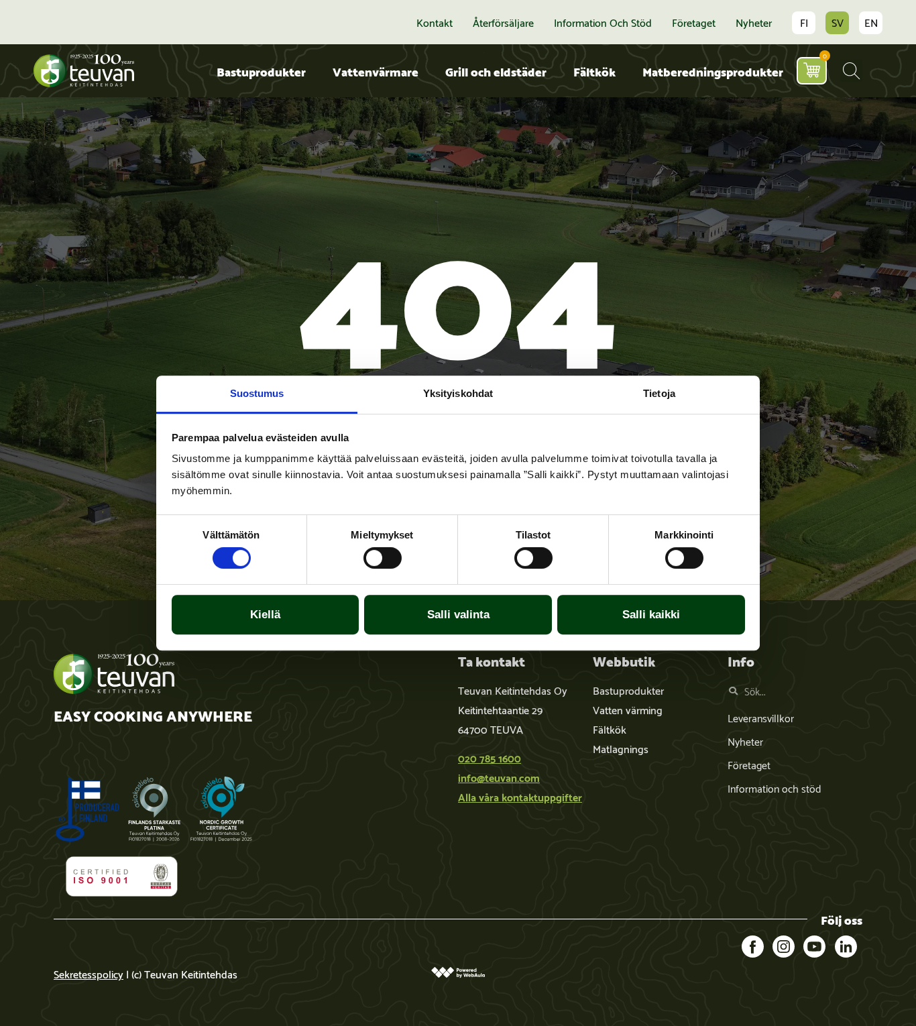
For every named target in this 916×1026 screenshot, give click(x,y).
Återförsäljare (503, 22)
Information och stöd (603, 22)
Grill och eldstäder (496, 70)
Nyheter (754, 22)
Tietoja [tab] (659, 393)
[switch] (382, 558)
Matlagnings (620, 748)
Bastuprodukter (261, 70)
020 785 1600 (489, 757)
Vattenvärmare (375, 70)
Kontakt (434, 22)
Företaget (693, 22)
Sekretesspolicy (88, 973)
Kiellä (265, 614)
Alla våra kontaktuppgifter (520, 796)
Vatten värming (628, 709)
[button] (851, 71)
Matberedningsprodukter (712, 70)
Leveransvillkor (761, 717)
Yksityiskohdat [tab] (458, 393)
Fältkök (594, 70)
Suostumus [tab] (257, 393)
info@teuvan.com (499, 777)
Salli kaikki (651, 614)
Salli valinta (458, 614)
